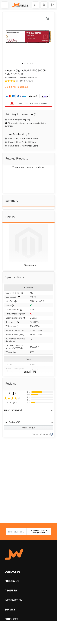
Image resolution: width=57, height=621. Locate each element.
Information (13, 600)
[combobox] (35, 4)
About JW (11, 590)
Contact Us (12, 571)
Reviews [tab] (10, 383)
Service (10, 609)
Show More (30, 265)
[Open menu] (4, 4)
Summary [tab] (11, 200)
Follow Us (12, 581)
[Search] (35, 4)
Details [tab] (10, 216)
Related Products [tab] (16, 158)
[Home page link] (20, 5)
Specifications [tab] (14, 277)
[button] (23, 65)
